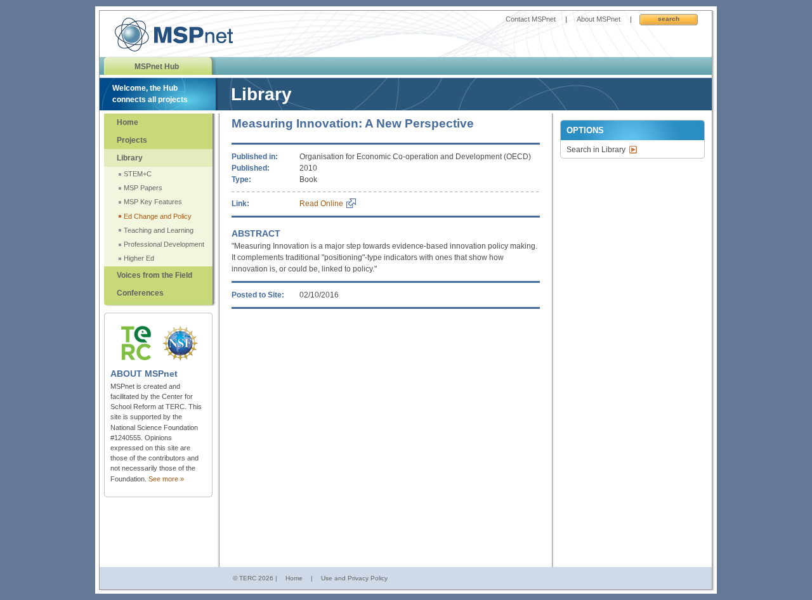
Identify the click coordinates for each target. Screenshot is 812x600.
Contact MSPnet (531, 19)
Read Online (321, 203)
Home (127, 122)
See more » (166, 479)
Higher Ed (139, 258)
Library (130, 157)
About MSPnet (598, 19)
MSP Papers (143, 188)
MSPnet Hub (156, 66)
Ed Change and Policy (158, 216)
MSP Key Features (153, 201)
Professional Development (164, 244)
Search (668, 18)
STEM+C (138, 174)
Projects (132, 140)
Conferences (140, 293)
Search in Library (595, 149)
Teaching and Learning (158, 230)
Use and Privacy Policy (354, 578)
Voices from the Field (154, 275)
